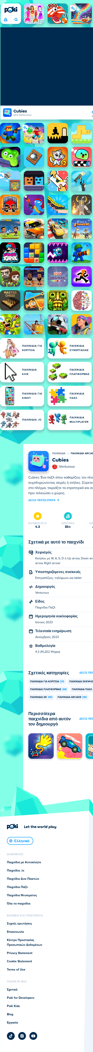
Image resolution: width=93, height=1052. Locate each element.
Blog (10, 1014)
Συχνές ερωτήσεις (19, 923)
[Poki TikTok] (11, 1036)
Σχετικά (12, 989)
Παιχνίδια (59, 453)
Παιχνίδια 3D (41, 697)
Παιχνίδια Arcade (72, 697)
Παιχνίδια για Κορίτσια (47, 681)
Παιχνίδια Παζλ (17, 887)
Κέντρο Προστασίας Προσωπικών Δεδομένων (24, 942)
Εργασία (12, 1022)
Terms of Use (16, 969)
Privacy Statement (19, 953)
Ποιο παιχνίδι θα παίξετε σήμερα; (16, 20)
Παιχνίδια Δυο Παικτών (23, 878)
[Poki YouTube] (33, 1036)
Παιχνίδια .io (15, 870)
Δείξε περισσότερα (42, 500)
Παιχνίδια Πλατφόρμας (48, 689)
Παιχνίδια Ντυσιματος (22, 895)
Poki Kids (13, 1006)
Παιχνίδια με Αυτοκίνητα (24, 862)
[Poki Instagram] (22, 1036)
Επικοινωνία (15, 931)
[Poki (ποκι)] (10, 10)
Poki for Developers (20, 997)
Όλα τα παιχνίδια (18, 903)
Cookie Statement (19, 961)
